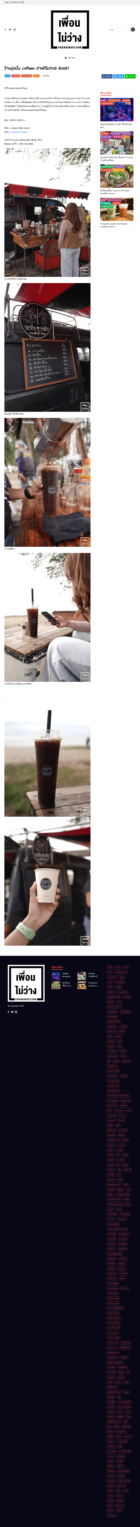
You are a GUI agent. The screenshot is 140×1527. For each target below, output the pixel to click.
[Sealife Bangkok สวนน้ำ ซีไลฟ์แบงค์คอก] (116, 109)
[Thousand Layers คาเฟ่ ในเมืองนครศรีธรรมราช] (116, 209)
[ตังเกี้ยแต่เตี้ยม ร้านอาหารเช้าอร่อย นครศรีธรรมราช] (116, 176)
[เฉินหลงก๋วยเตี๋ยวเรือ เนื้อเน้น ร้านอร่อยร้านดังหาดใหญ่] (116, 142)
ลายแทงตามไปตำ (19, 132)
